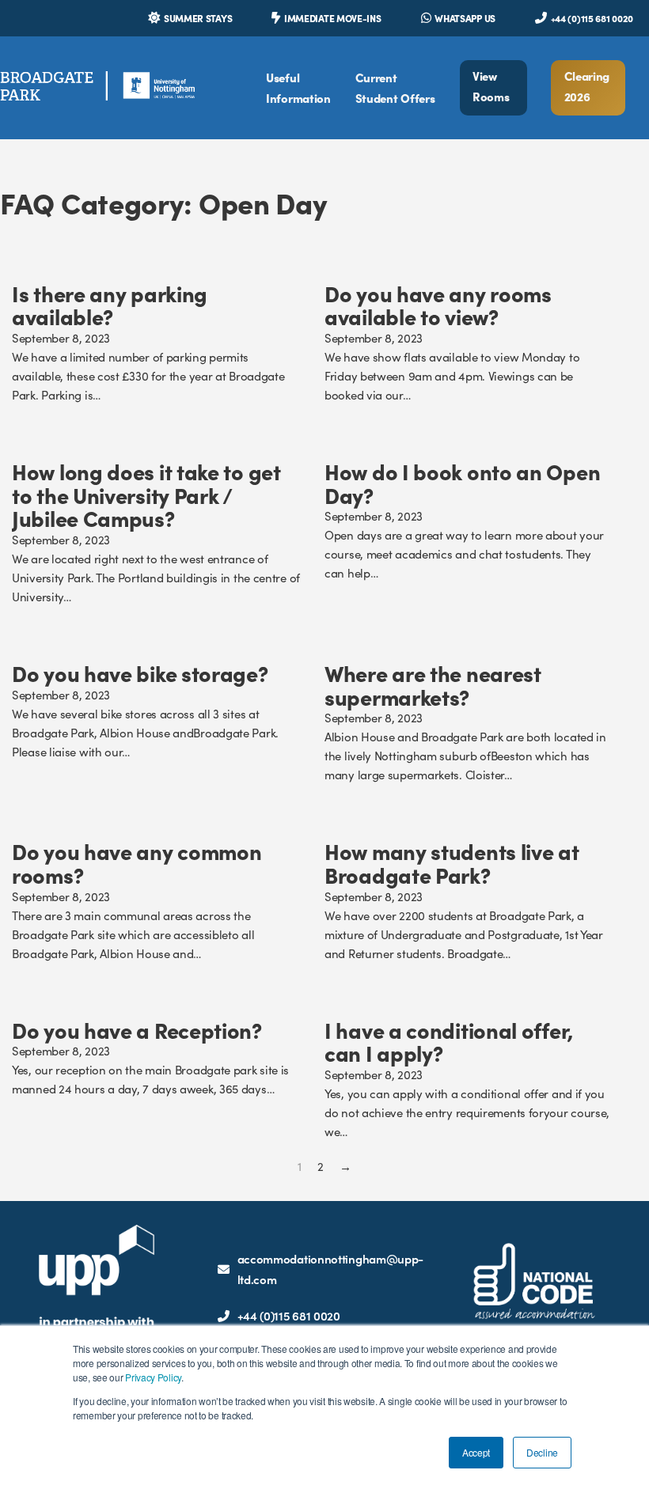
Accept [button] (476, 1452)
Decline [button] (542, 1452)
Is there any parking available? (109, 305)
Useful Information (298, 87)
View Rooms (491, 85)
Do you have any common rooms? (136, 862)
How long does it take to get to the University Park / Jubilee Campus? (146, 494)
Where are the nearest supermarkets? (432, 684)
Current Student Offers (395, 87)
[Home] (97, 87)
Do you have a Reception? (137, 1029)
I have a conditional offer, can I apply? (448, 1041)
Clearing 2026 (587, 85)
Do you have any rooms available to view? (438, 305)
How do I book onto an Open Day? (462, 483)
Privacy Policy (153, 1377)
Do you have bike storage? (140, 672)
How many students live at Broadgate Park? (451, 862)
